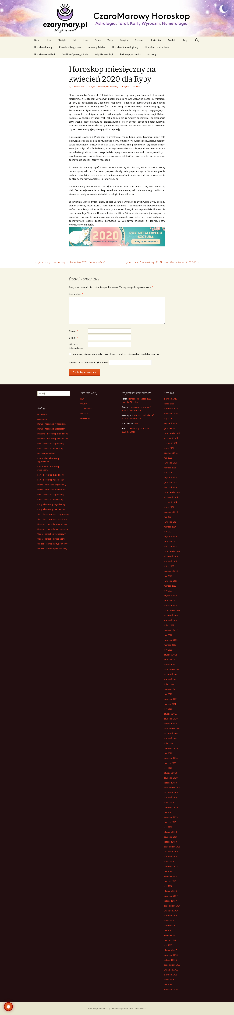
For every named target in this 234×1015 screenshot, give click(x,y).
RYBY (82, 398)
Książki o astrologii (104, 54)
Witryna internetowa (76, 346)
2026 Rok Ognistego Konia (75, 54)
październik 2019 (172, 787)
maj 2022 (168, 635)
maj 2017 (168, 930)
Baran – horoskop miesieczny (51, 428)
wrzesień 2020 (171, 733)
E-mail (73, 337)
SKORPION (85, 418)
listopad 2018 (170, 841)
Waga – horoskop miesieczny (51, 538)
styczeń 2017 (170, 950)
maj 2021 (168, 694)
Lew (85, 40)
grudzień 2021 (170, 659)
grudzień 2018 (170, 836)
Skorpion (124, 40)
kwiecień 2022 (170, 640)
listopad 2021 (170, 664)
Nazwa (73, 331)
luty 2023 (168, 590)
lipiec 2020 (169, 743)
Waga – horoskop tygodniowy (51, 533)
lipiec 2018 (169, 861)
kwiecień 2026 (170, 413)
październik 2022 (172, 610)
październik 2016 (172, 964)
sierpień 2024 (170, 502)
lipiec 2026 (169, 403)
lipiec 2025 (169, 448)
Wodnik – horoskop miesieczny (52, 548)
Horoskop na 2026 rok (44, 54)
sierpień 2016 (170, 974)
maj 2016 (168, 984)
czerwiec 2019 (171, 807)
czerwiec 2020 (171, 748)
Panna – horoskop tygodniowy (51, 484)
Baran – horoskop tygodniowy (51, 423)
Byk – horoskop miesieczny (50, 448)
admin (137, 86)
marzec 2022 (170, 644)
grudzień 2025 (170, 428)
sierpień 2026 (170, 398)
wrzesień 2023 (171, 556)
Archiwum (42, 414)
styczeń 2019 (170, 831)
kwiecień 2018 (170, 876)
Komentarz (76, 294)
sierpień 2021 (170, 679)
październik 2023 (172, 551)
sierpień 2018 (170, 856)
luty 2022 (168, 649)
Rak (75, 40)
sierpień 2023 (170, 561)
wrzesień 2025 (171, 438)
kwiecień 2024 (170, 521)
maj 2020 (168, 753)
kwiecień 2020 (170, 758)
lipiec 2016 (169, 979)
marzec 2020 (170, 763)
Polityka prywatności (130, 54)
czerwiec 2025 (171, 452)
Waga (110, 40)
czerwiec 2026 (171, 408)
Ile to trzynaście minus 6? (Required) (88, 362)
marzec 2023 (170, 585)
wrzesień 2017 (171, 910)
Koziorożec (155, 40)
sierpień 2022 (170, 620)
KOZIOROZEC (86, 408)
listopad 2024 (170, 487)
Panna (98, 40)
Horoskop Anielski (96, 47)
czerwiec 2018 (171, 866)
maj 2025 (168, 457)
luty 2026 (168, 418)
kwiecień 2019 (170, 817)
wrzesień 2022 (171, 615)
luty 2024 (168, 531)
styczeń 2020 (170, 772)
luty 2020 (168, 767)
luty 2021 (168, 708)
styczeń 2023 (170, 595)
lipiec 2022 (169, 625)
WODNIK (83, 403)
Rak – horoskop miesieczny (50, 499)
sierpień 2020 (170, 738)
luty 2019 (168, 827)
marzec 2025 (170, 467)
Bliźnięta (62, 40)
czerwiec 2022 (171, 630)
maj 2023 (168, 576)
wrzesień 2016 (171, 969)
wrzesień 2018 (171, 851)
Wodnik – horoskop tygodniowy (52, 543)
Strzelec (139, 40)
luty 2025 (168, 472)
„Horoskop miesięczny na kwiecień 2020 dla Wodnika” (69, 262)
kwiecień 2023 (170, 580)
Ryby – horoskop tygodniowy (51, 504)
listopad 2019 (170, 782)
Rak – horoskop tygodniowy (50, 494)
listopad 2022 (170, 605)
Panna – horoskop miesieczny (51, 489)
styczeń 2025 (170, 477)
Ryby (184, 40)
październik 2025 (172, 433)
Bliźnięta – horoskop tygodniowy (52, 433)
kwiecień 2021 (170, 699)
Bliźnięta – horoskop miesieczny (52, 438)
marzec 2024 (170, 526)
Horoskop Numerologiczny (125, 47)
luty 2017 (168, 945)
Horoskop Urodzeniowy (157, 47)
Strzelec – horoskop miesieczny (52, 529)
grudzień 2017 (170, 895)
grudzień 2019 (170, 777)
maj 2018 (168, 871)
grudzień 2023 (170, 541)
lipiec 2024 (169, 507)
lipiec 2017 (169, 920)
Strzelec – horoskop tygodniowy (53, 524)
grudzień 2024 (170, 482)
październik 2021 (172, 669)
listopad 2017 (170, 900)
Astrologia (152, 54)
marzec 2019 (170, 822)
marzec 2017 (170, 940)
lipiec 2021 (169, 684)
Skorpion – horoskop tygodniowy (53, 514)
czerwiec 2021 (171, 689)
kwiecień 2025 (170, 462)
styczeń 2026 (170, 423)
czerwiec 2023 (171, 571)
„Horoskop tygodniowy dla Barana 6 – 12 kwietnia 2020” (163, 262)
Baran (37, 40)
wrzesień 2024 (171, 497)
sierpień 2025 (170, 443)
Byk (49, 40)
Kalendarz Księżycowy (70, 47)
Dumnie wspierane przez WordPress (128, 1008)
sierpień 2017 (170, 915)
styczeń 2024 (170, 536)
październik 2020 (172, 728)
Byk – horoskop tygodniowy (50, 443)
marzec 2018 (170, 881)
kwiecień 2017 (170, 935)
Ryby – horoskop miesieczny (104, 86)
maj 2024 (168, 516)
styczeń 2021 (170, 713)
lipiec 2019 (169, 802)
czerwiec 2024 (171, 512)
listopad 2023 (170, 546)
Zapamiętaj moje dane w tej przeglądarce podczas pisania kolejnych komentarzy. (117, 354)
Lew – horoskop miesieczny (50, 479)
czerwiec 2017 (171, 925)
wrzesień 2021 (171, 674)
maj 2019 (168, 812)
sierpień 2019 (170, 797)
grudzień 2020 (170, 718)
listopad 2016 (170, 959)
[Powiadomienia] (8, 1006)
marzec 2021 (170, 703)
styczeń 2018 (170, 891)
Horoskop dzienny (43, 47)
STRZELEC (84, 413)
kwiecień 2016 (170, 989)
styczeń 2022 (170, 654)
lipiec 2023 (169, 566)
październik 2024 (172, 492)
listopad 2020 (170, 723)
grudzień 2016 (170, 955)
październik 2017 (172, 905)
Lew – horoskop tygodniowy (50, 474)
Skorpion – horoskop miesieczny (53, 519)
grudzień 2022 (170, 600)
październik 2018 (172, 846)
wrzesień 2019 (171, 792)
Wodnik (172, 40)
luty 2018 (168, 886)
